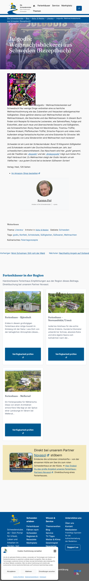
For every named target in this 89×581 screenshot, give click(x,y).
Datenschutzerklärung (32, 577)
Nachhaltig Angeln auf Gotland (74, 253)
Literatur (19, 230)
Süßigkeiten (46, 235)
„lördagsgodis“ (53, 154)
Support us (72, 547)
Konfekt (23, 235)
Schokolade (33, 235)
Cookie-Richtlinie (18, 577)
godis (15, 235)
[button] (55, 551)
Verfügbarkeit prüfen (23, 354)
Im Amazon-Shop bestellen (25, 173)
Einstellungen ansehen (47, 571)
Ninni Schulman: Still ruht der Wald (28, 253)
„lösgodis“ (32, 154)
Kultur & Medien (42, 230)
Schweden (64, 230)
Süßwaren (58, 235)
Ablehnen (28, 571)
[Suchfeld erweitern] (79, 8)
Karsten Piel (14, 54)
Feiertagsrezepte (29, 240)
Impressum (43, 577)
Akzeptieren (11, 571)
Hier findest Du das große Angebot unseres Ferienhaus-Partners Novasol (55, 469)
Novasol (40, 455)
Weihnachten (70, 235)
